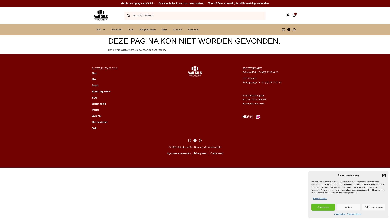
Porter (95, 110)
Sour (95, 97)
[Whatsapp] (294, 29)
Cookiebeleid (339, 214)
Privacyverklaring (354, 214)
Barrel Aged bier (101, 91)
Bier (99, 29)
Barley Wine (99, 104)
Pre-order (116, 29)
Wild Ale (96, 116)
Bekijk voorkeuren (374, 207)
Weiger (348, 207)
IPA (94, 79)
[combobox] (195, 16)
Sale (130, 29)
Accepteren (323, 207)
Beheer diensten (320, 199)
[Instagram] (283, 29)
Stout (95, 85)
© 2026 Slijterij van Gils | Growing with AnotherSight (195, 147)
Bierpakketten (148, 29)
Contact (177, 29)
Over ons (193, 29)
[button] (383, 175)
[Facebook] (289, 29)
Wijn (164, 29)
